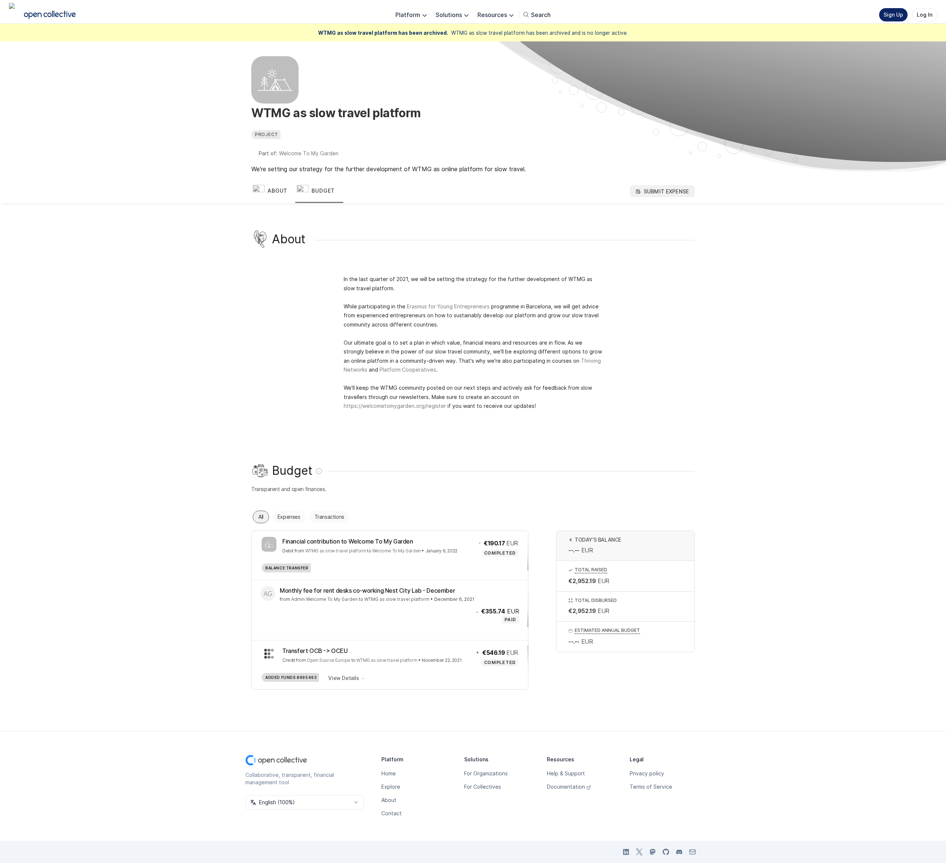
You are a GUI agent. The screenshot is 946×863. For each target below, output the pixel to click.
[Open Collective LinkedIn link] (626, 852)
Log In (924, 14)
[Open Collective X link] (639, 852)
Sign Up (893, 14)
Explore (390, 787)
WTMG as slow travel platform (335, 551)
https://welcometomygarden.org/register (395, 406)
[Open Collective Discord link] (679, 852)
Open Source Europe (328, 660)
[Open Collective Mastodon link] (652, 852)
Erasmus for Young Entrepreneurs (448, 306)
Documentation (566, 787)
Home (388, 773)
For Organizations (486, 773)
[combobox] (304, 802)
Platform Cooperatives (408, 369)
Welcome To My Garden (308, 153)
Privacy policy (647, 773)
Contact (391, 813)
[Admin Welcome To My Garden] (268, 593)
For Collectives (482, 787)
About (389, 800)
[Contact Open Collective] (692, 852)
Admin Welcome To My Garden (324, 599)
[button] (273, 191)
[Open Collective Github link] (666, 852)
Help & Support (566, 773)
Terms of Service (651, 787)
